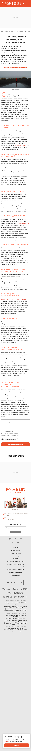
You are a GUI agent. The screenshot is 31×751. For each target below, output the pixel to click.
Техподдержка (15, 575)
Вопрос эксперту (15, 556)
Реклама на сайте (15, 550)
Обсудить (21, 31)
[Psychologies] (14, 3)
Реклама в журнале (15, 553)
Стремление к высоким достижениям (13, 299)
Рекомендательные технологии (15, 569)
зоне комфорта (24, 223)
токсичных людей (20, 145)
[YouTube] (18, 542)
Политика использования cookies (15, 567)
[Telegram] (15, 539)
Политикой (9, 518)
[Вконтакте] (21, 539)
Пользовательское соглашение (15, 564)
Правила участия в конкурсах (15, 561)
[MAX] (10, 539)
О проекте (15, 547)
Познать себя (8, 67)
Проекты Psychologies (15, 572)
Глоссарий (15, 558)
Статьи (2, 31)
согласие (10, 513)
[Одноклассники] (13, 542)
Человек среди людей (20, 67)
